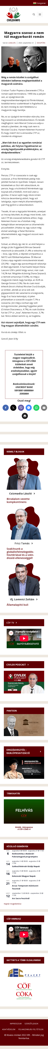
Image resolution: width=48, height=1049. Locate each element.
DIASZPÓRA (41, 43)
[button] (34, 14)
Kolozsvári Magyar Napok (24, 876)
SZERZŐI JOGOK (31, 1023)
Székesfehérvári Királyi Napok (26, 866)
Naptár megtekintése (12, 904)
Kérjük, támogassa (24, 827)
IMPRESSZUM (16, 1023)
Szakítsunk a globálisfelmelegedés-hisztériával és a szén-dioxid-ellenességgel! (20, 553)
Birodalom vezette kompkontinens (18, 500)
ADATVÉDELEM (8, 1029)
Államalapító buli (17, 604)
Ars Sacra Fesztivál (20, 898)
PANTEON (12, 710)
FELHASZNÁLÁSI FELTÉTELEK (30, 1029)
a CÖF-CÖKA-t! (24, 829)
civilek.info (12, 43)
